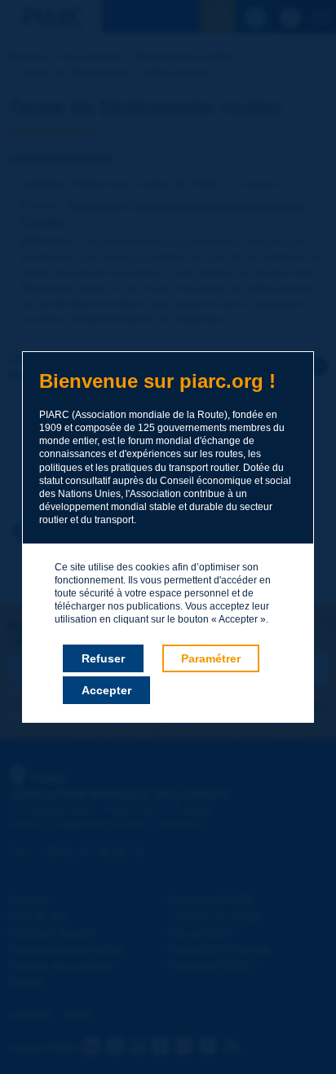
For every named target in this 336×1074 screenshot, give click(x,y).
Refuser (103, 658)
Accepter (106, 690)
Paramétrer (211, 658)
